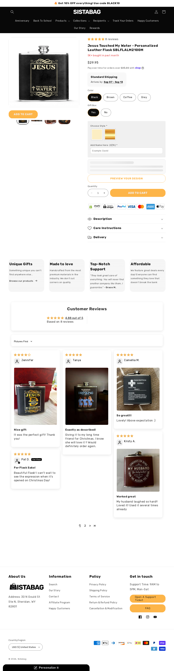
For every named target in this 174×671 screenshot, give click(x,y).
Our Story (54, 590)
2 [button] (85, 525)
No (106, 112)
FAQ (147, 608)
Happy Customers (59, 608)
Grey (144, 97)
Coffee (127, 97)
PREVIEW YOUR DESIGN (126, 178)
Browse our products (21, 281)
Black (94, 97)
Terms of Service (99, 596)
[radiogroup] (126, 134)
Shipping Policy (98, 590)
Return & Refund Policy (103, 602)
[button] (12, 12)
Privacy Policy (97, 584)
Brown (111, 97)
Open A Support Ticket (145, 599)
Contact (54, 596)
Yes (93, 112)
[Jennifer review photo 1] (35, 396)
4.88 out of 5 (74, 318)
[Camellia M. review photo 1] (138, 389)
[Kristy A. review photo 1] (138, 470)
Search (53, 584)
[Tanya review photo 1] (86, 396)
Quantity (92, 186)
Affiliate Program (59, 602)
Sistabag (22, 659)
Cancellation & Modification (105, 608)
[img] (22, 354)
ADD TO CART (23, 114)
